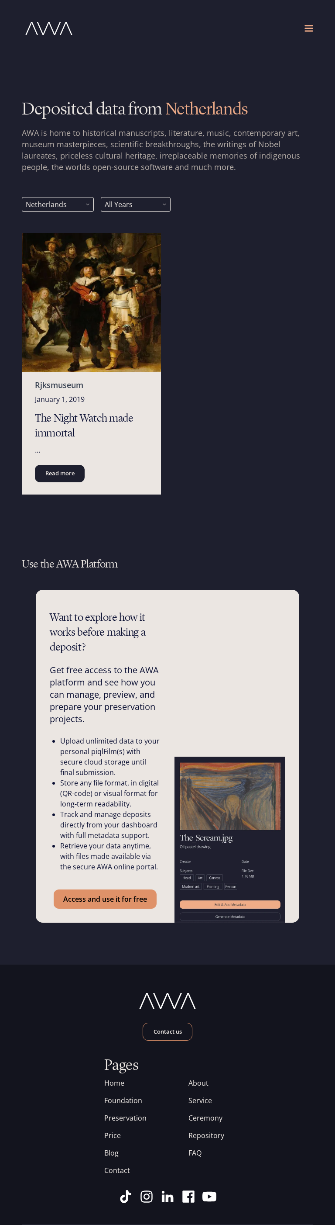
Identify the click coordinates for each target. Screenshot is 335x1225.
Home (114, 1083)
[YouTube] (209, 1197)
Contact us (168, 1031)
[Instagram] (147, 1197)
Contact (117, 1170)
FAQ (195, 1153)
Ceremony (205, 1118)
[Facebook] (188, 1197)
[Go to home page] (95, 28)
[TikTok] (126, 1197)
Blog (111, 1153)
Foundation (123, 1100)
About (198, 1083)
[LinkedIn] (167, 1197)
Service (200, 1100)
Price (112, 1135)
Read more (60, 473)
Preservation (125, 1118)
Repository (206, 1135)
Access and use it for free (105, 899)
